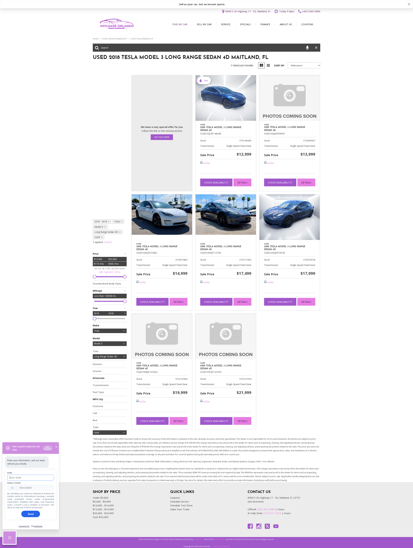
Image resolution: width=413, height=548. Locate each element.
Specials (245, 24)
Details (242, 182)
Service (226, 24)
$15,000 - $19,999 (103, 509)
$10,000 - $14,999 (103, 505)
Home (96, 38)
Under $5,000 (100, 497)
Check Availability (216, 182)
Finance (265, 24)
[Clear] (108, 242)
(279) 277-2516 (272, 513)
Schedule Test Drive (181, 505)
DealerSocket (220, 539)
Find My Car (179, 24)
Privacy (216, 546)
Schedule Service (179, 501)
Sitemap (226, 546)
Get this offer (161, 137)
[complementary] (403, 538)
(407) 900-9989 (266, 509)
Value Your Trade (179, 509)
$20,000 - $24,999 (103, 513)
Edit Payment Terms (109, 272)
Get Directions (256, 501)
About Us (286, 24)
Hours (281, 509)
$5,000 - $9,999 (102, 501)
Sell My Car (204, 24)
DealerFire (198, 539)
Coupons (307, 24)
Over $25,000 (100, 517)
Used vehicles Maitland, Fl (115, 38)
